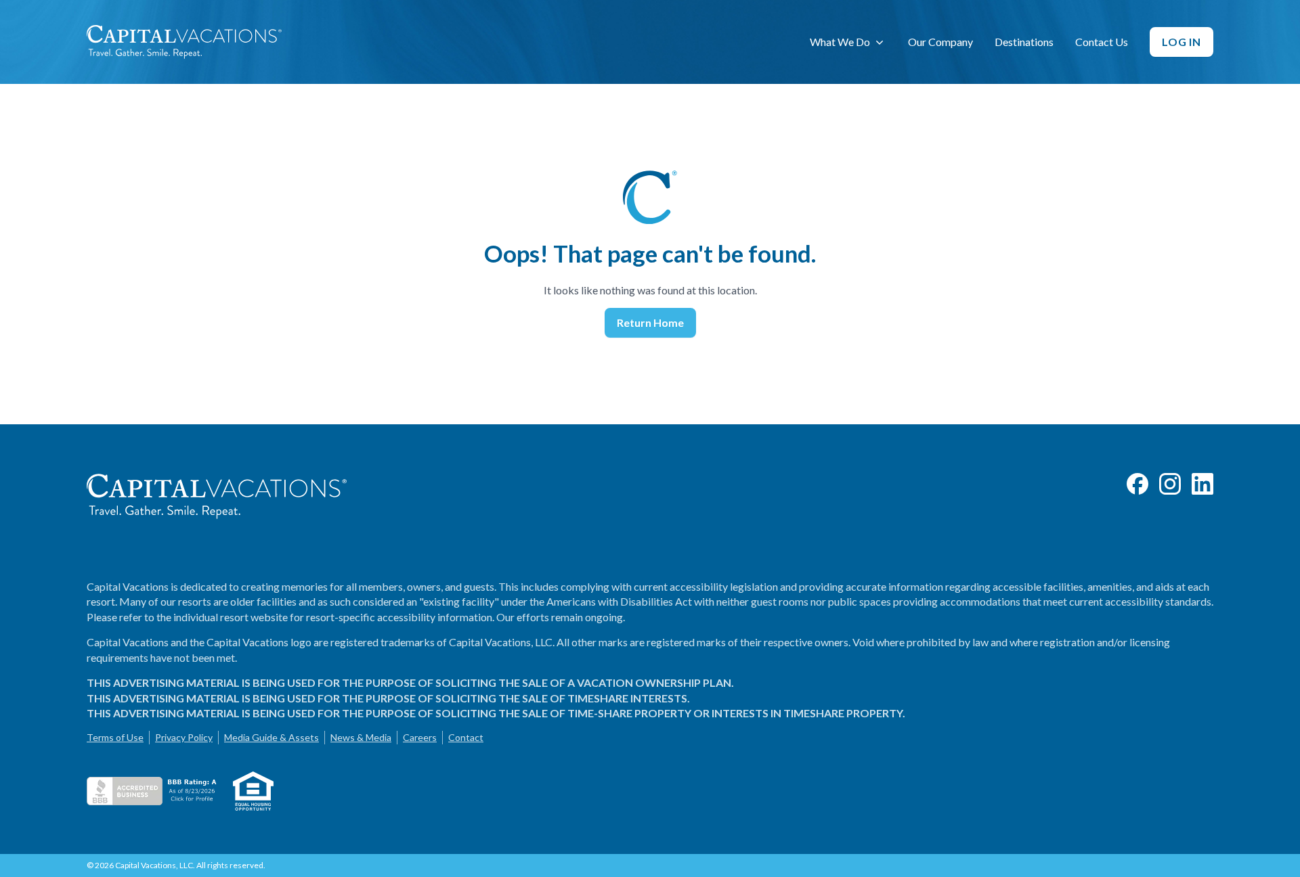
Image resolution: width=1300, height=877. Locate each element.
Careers (420, 737)
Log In (1181, 41)
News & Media (360, 737)
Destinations (1024, 41)
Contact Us (1101, 41)
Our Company (940, 41)
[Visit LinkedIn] (1202, 484)
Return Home (650, 322)
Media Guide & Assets (271, 737)
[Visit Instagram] (1170, 484)
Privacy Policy (184, 737)
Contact (465, 737)
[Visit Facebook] (1137, 484)
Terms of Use (115, 737)
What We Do (840, 41)
